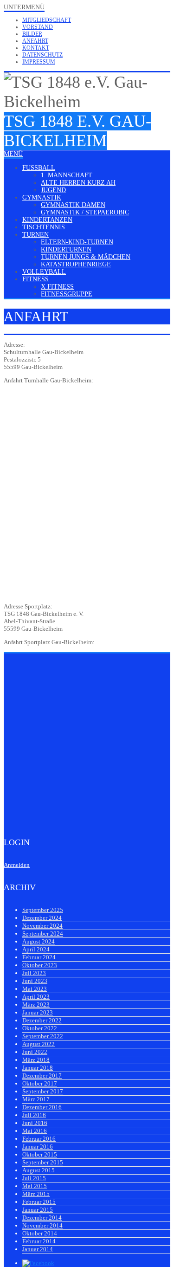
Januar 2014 (37, 1249)
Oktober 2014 (39, 1233)
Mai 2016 (34, 1130)
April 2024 (36, 949)
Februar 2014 (39, 1241)
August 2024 (38, 941)
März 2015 (36, 1193)
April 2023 (36, 996)
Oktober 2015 (39, 1154)
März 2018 (36, 1059)
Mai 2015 (34, 1186)
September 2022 (42, 1036)
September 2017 (42, 1091)
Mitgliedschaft (46, 20)
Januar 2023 (37, 1012)
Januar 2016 (37, 1146)
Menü (13, 153)
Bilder (32, 34)
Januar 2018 (37, 1067)
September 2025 (42, 909)
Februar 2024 (39, 957)
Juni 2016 (34, 1122)
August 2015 (38, 1170)
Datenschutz (42, 55)
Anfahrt (35, 41)
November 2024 (42, 925)
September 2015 (42, 1162)
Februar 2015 (39, 1201)
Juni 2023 (34, 980)
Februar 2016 (39, 1138)
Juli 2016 (34, 1114)
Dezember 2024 (42, 917)
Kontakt (35, 48)
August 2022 (38, 1043)
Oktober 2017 (39, 1083)
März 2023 (36, 1004)
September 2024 (42, 933)
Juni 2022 (34, 1051)
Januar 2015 (37, 1209)
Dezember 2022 (42, 1020)
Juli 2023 (34, 972)
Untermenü (24, 7)
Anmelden (17, 864)
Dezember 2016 (42, 1107)
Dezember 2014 (42, 1217)
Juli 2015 (34, 1178)
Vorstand (37, 27)
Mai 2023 (34, 988)
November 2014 (42, 1225)
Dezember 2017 (42, 1075)
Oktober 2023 (39, 965)
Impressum (38, 61)
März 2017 (36, 1099)
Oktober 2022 (39, 1028)
